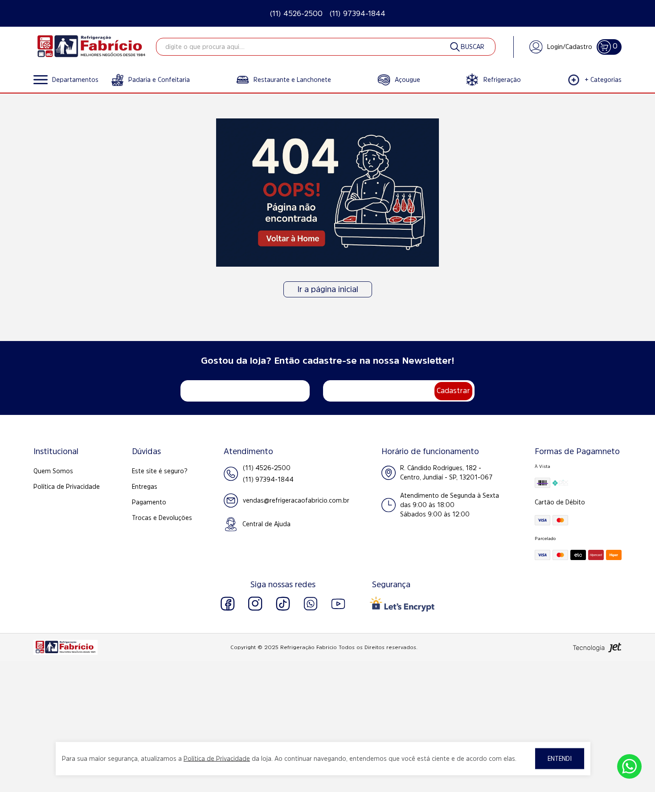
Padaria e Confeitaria (159, 80)
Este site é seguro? (160, 471)
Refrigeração (502, 80)
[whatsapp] (310, 604)
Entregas (144, 486)
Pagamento (149, 502)
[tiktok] (283, 604)
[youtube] (338, 604)
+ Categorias (603, 80)
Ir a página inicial (327, 289)
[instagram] (255, 604)
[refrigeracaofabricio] (91, 46)
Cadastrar (453, 390)
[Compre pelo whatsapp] (629, 766)
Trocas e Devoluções (162, 518)
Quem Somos (53, 471)
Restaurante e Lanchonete (292, 80)
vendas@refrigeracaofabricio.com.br (296, 500)
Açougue (407, 80)
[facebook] (228, 604)
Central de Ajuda (266, 524)
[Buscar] (466, 47)
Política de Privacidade (66, 486)
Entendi (560, 758)
